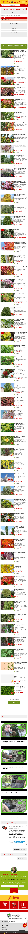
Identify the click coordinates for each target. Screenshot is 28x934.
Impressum (4, 927)
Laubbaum (18, 15)
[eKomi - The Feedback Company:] (9, 915)
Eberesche (13, 32)
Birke (13, 28)
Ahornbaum (13, 23)
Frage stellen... (22, 858)
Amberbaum (13, 26)
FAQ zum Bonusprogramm (19, 841)
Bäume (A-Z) (12, 15)
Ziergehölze (7, 15)
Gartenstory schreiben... (20, 849)
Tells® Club (14, 907)
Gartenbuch (23, 907)
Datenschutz (4, 929)
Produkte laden (14, 702)
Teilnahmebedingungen (18, 842)
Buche (13, 30)
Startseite (2, 15)
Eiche (13, 35)
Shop (5, 907)
